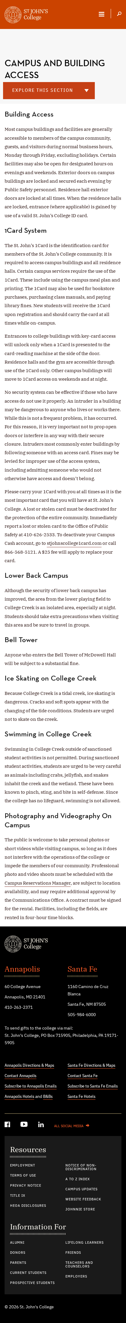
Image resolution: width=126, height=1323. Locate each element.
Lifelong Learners (84, 1243)
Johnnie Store (80, 1209)
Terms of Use (23, 1175)
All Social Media (68, 1126)
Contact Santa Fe (83, 1076)
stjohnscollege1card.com (74, 543)
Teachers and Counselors (79, 1264)
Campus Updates (81, 1189)
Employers (76, 1276)
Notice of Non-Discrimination (81, 1167)
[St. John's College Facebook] (8, 1125)
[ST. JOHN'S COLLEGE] (26, 15)
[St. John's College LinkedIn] (41, 1125)
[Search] (119, 14)
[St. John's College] (63, 945)
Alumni (17, 1243)
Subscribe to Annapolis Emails (31, 1086)
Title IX (17, 1196)
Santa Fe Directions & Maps (91, 1065)
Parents (18, 1263)
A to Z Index (77, 1179)
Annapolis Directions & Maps (29, 1065)
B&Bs (48, 1097)
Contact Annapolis (20, 1076)
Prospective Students (32, 1283)
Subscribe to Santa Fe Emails (93, 1086)
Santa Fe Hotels (81, 1097)
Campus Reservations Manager (38, 883)
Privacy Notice (25, 1186)
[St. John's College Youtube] (24, 1125)
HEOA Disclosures (28, 1206)
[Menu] (101, 14)
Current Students (28, 1273)
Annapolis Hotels (19, 1097)
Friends (73, 1253)
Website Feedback (83, 1199)
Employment (22, 1165)
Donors (17, 1253)
